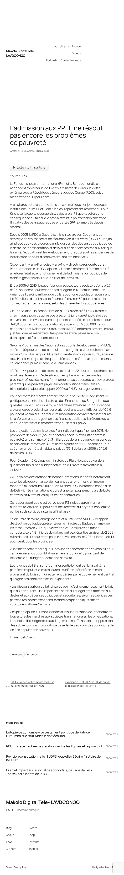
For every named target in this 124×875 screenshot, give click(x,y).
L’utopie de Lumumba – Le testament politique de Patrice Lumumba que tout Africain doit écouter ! (48, 734)
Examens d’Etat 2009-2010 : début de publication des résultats (88, 684)
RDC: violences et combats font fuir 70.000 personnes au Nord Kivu (30, 684)
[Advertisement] (99, 53)
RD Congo (32, 654)
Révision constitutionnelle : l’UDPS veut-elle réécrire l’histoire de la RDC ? (53, 758)
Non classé (43, 150)
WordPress (112, 867)
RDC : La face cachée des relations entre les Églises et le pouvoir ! (54, 746)
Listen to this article (31, 167)
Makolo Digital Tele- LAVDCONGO (20, 53)
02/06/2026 (112, 734)
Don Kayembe (28, 150)
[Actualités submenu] (68, 46)
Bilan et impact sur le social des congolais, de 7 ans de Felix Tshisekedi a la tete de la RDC (49, 772)
